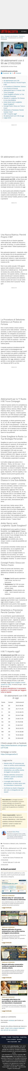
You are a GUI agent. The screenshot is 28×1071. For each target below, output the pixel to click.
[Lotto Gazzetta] (9, 31)
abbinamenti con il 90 (15, 848)
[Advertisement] (14, 14)
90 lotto (5, 848)
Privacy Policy (15, 1037)
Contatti (9, 1037)
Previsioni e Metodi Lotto (10, 843)
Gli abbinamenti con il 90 (11, 80)
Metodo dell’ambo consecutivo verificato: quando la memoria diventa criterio (13, 776)
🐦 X (11, 73)
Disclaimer (19, 1039)
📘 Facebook (5, 73)
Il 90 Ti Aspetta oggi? (10, 114)
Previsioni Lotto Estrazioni (11, 36)
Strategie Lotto (20, 853)
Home (2, 36)
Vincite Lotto (5, 855)
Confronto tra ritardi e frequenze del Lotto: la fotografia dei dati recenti (14, 790)
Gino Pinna (16, 831)
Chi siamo (3, 1037)
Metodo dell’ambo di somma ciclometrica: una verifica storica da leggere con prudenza (14, 770)
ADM (19, 1041)
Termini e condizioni (11, 1039)
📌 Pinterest (17, 73)
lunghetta (4, 853)
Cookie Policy (23, 1037)
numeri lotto (11, 853)
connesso (11, 1020)
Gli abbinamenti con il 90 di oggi (14, 116)
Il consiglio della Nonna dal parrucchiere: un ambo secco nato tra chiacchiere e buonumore (14, 783)
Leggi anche (7, 118)
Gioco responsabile (12, 1041)
